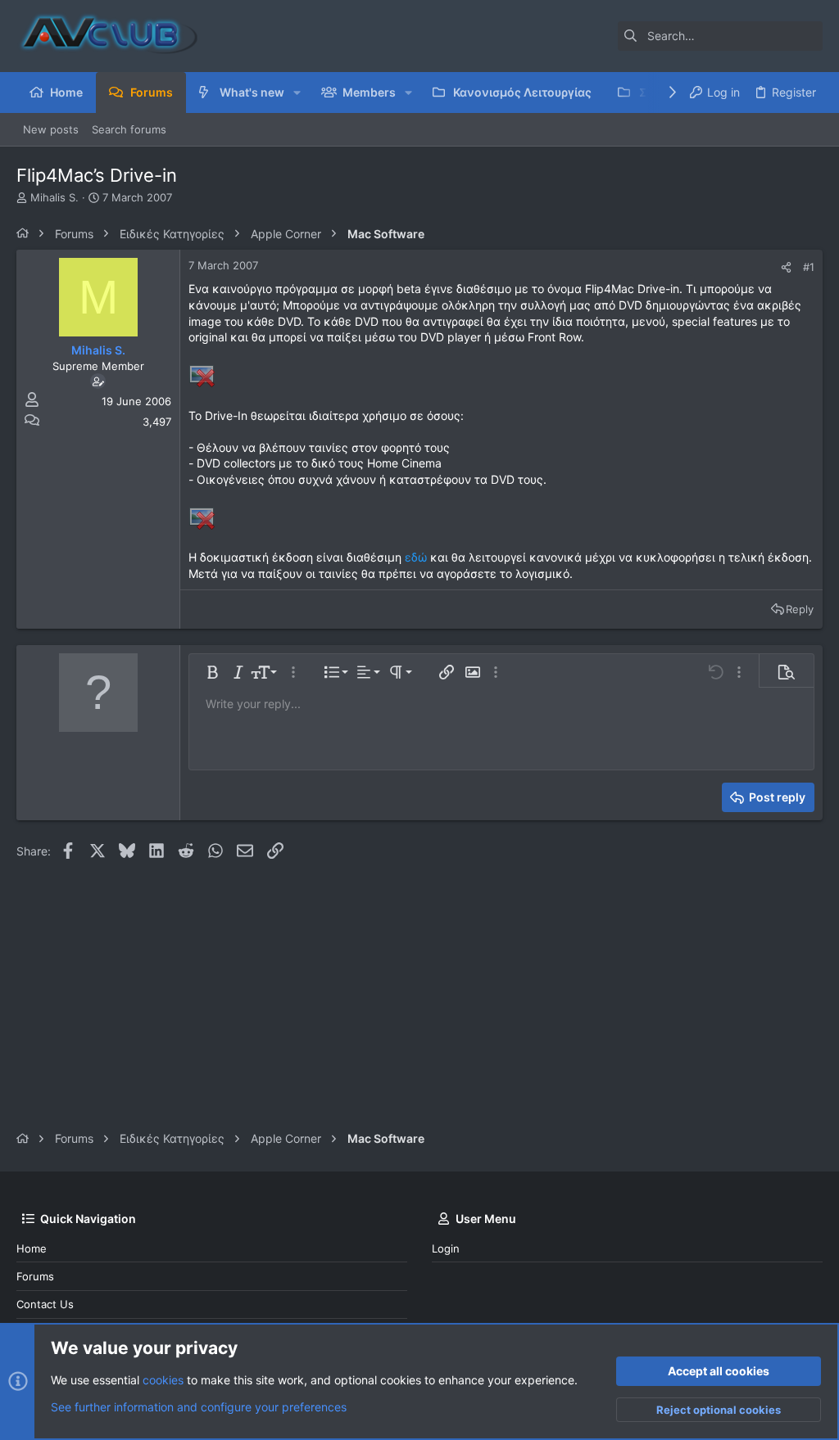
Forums (35, 1276)
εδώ (416, 557)
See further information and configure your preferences (199, 1407)
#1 (808, 266)
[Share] (786, 267)
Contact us (45, 1304)
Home (31, 1248)
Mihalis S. (54, 197)
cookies (163, 1380)
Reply (800, 609)
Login (446, 1248)
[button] (297, 92)
